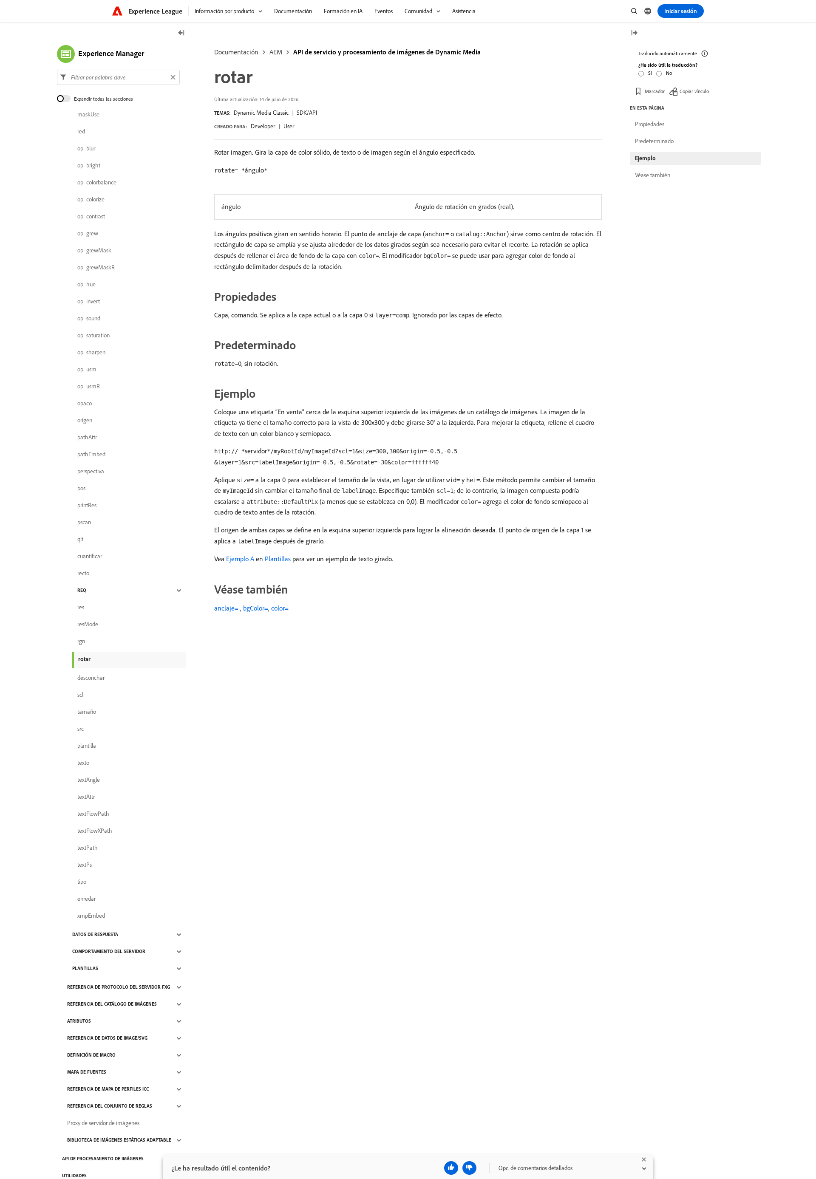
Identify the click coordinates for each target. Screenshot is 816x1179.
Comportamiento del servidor (108, 952)
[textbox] (118, 77)
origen (84, 420)
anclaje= (226, 608)
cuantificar (89, 556)
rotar (84, 659)
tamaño (86, 712)
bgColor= (255, 608)
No (669, 73)
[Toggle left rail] (181, 33)
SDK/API (307, 112)
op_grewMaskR (96, 267)
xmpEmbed (91, 916)
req (81, 591)
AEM (275, 52)
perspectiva (90, 471)
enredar (86, 899)
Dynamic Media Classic (261, 112)
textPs (84, 865)
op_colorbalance (96, 183)
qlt (80, 539)
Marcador (655, 91)
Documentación (236, 52)
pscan (84, 522)
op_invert (88, 301)
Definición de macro (91, 1055)
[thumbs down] (469, 1168)
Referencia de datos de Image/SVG (107, 1038)
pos (81, 488)
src (80, 729)
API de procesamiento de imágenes (103, 1159)
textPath (87, 848)
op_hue (86, 284)
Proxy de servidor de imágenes (103, 1123)
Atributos (79, 1021)
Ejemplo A (240, 558)
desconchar (91, 678)
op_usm (86, 369)
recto (83, 573)
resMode (87, 624)
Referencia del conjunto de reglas (109, 1106)
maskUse (88, 115)
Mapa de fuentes (86, 1072)
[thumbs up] (451, 1168)
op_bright (88, 166)
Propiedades (649, 124)
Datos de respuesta (95, 935)
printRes (86, 505)
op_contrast (91, 217)
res (80, 607)
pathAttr (87, 437)
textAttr (86, 797)
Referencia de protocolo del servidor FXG (118, 987)
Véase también (652, 175)
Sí (650, 73)
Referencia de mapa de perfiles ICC (108, 1089)
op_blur (86, 149)
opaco (84, 403)
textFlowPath (93, 814)
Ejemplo (645, 158)
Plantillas (278, 558)
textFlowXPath (94, 831)
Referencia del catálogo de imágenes (112, 1004)
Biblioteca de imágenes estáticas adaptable (119, 1140)
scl (80, 695)
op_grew (87, 233)
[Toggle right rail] (634, 33)
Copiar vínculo (694, 91)
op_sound (88, 318)
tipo (81, 882)
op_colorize (91, 200)
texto (83, 763)
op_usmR (88, 386)
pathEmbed (91, 454)
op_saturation (93, 335)
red (81, 132)
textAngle (88, 780)
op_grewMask (94, 250)
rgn (81, 641)
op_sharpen (91, 352)
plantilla (86, 746)
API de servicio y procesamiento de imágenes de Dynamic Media (387, 52)
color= (280, 608)
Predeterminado (654, 141)
